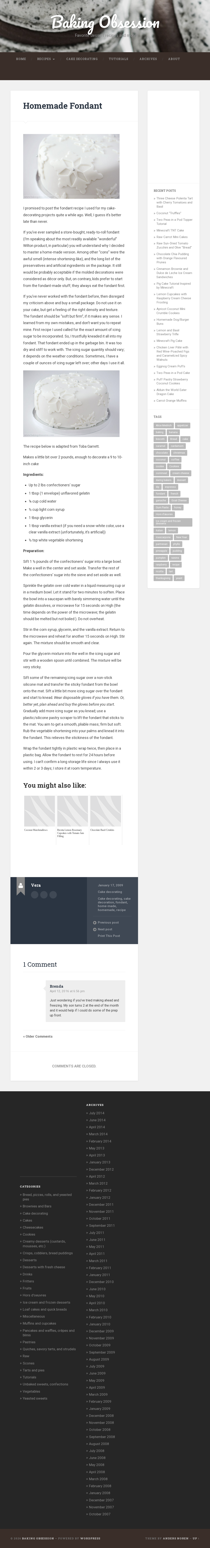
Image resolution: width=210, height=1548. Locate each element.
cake (185, 439)
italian (159, 530)
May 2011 (96, 1247)
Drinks (27, 1274)
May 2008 (96, 1465)
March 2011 (98, 1261)
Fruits (27, 1288)
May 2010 (96, 1296)
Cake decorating (82, 59)
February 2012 (100, 1190)
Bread (173, 439)
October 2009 (100, 1345)
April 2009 (97, 1387)
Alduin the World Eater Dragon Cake (171, 392)
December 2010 (101, 1282)
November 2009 (101, 1338)
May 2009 (96, 1380)
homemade (106, 910)
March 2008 (98, 1479)
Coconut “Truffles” (168, 213)
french (174, 493)
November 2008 (101, 1423)
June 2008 (97, 1458)
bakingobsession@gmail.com (53, 894)
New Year (181, 537)
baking (159, 432)
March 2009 (98, 1394)
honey (177, 507)
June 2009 (97, 1373)
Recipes (44, 59)
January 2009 (99, 1409)
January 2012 (99, 1197)
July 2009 (96, 1366)
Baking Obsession (105, 22)
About (174, 59)
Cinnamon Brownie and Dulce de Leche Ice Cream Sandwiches (174, 273)
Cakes (27, 1220)
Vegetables (31, 1391)
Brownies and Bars (37, 1206)
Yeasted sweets (35, 1398)
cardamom (177, 446)
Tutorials (118, 59)
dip (157, 487)
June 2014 (97, 1120)
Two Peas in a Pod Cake (173, 373)
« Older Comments (37, 1036)
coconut (161, 459)
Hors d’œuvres (164, 514)
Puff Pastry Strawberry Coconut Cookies (172, 381)
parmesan (162, 544)
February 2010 (100, 1317)
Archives (148, 59)
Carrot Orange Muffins (171, 400)
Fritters (28, 1281)
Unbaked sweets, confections (45, 1384)
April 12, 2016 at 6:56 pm (67, 991)
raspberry (161, 564)
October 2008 (100, 1430)
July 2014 (96, 1113)
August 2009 (99, 1359)
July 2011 (96, 1233)
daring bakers (163, 480)
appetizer (182, 425)
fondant (121, 902)
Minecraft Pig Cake (169, 341)
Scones (28, 1363)
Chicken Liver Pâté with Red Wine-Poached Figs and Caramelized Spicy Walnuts (172, 354)
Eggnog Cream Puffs (170, 366)
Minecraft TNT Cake (170, 230)
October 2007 (100, 1514)
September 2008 (102, 1437)
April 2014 (97, 1127)
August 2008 (99, 1444)
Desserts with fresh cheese (44, 1267)
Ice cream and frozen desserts (168, 522)
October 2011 (100, 1218)
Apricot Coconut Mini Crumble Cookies (170, 311)
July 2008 (96, 1451)
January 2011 (99, 1275)
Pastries (29, 1342)
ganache (161, 500)
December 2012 (101, 1169)
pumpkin (161, 557)
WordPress (90, 1538)
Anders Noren (176, 1538)
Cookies (174, 466)
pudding (177, 550)
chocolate (162, 452)
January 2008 (99, 1493)
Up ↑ (196, 1538)
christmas (179, 452)
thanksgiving (163, 578)
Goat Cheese (179, 500)
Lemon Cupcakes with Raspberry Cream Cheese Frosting (173, 298)
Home (21, 59)
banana (173, 432)
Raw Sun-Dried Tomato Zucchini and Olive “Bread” (174, 245)
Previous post (108, 922)
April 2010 (97, 1303)
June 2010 (97, 1289)
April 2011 (97, 1254)
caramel (160, 446)
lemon (172, 530)
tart (171, 571)
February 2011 (100, 1268)
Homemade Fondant (62, 105)
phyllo (176, 544)
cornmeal (161, 473)
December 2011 (101, 1204)
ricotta (159, 571)
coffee (175, 459)
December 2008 (101, 1416)
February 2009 (100, 1401)
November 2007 (101, 1507)
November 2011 (101, 1211)
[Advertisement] (97, 854)
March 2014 (98, 1134)
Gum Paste (162, 507)
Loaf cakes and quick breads (45, 1309)
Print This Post (109, 936)
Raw (26, 1356)
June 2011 (97, 1240)
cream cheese (180, 473)
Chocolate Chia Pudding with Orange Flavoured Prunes (172, 258)
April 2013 (97, 1155)
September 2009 (102, 1352)
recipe (121, 910)
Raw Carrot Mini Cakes (172, 237)
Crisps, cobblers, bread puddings (48, 1253)
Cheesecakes (33, 1227)
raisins (175, 557)
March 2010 (98, 1310)
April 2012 (97, 1176)
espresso (170, 487)
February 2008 (100, 1486)
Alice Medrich (164, 425)
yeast (179, 578)
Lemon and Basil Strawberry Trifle (167, 332)
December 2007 (101, 1500)
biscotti (160, 439)
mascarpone (163, 537)
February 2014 (100, 1141)
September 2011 (102, 1225)
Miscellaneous (34, 1316)
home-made (107, 906)
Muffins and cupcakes (39, 1323)
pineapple (161, 550)
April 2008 (97, 1472)
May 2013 (96, 1148)
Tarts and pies (34, 1370)
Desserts (30, 1260)
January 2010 (99, 1324)
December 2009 (101, 1331)
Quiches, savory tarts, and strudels (49, 1349)
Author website (44, 894)
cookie (160, 466)
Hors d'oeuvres (34, 1295)
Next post (105, 929)
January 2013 (99, 1162)
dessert (181, 480)
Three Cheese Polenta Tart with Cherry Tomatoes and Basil (174, 202)
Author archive (34, 894)
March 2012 (98, 1183)
